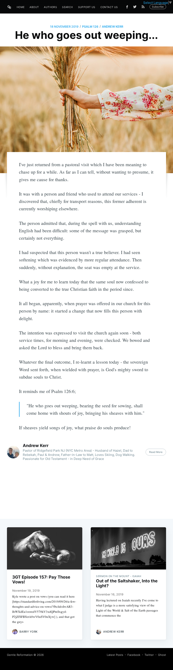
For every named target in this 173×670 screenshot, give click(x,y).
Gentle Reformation (20, 654)
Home (21, 7)
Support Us (86, 7)
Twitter (149, 654)
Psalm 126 (90, 26)
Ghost (162, 654)
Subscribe (158, 6)
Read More (155, 452)
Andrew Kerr (112, 26)
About (34, 7)
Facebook (133, 654)
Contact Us (109, 7)
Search (67, 7)
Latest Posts (115, 654)
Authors (50, 7)
